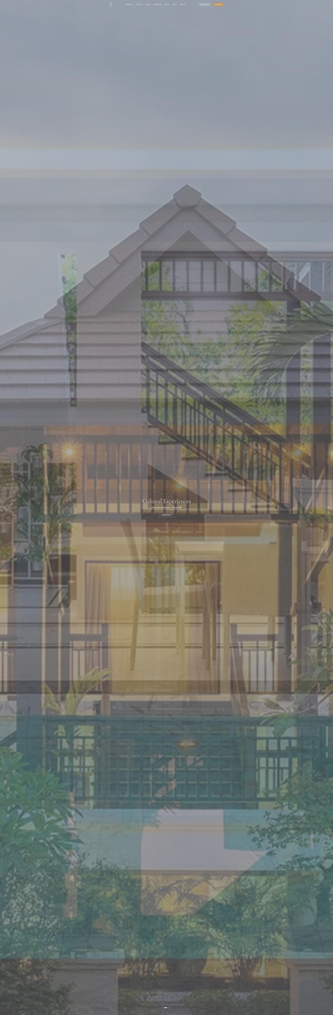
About (174, 4)
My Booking (204, 4)
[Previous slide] (4, 507)
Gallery (167, 4)
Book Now (218, 4)
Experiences (157, 4)
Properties (129, 4)
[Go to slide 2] (165, 1007)
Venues (148, 4)
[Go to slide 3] (167, 1007)
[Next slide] (328, 507)
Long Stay (139, 4)
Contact (183, 4)
